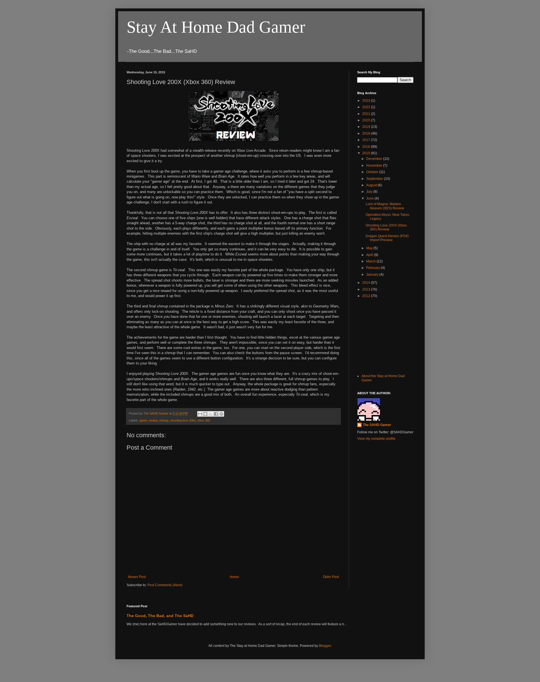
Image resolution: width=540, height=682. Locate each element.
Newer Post (137, 577)
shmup (163, 420)
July (369, 192)
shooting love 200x (183, 420)
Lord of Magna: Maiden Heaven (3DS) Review (385, 206)
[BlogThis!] (205, 414)
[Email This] (200, 414)
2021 (366, 114)
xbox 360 (203, 420)
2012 (366, 296)
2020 (366, 120)
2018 (366, 133)
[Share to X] (210, 414)
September (375, 179)
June (370, 198)
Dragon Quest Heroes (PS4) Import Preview (387, 238)
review (153, 420)
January (372, 275)
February (373, 268)
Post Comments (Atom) (165, 585)
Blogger (325, 646)
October (372, 172)
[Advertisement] (385, 335)
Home (234, 577)
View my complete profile (376, 439)
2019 (366, 127)
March (371, 261)
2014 (366, 283)
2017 (366, 140)
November (374, 165)
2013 (366, 289)
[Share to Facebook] (216, 414)
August (372, 185)
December (374, 159)
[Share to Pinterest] (221, 414)
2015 (366, 153)
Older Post (331, 577)
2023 (366, 101)
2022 (366, 107)
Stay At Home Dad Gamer (216, 27)
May (370, 248)
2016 (366, 147)
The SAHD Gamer (377, 425)
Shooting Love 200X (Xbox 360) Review (386, 227)
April (370, 255)
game (143, 420)
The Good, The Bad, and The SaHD (160, 615)
